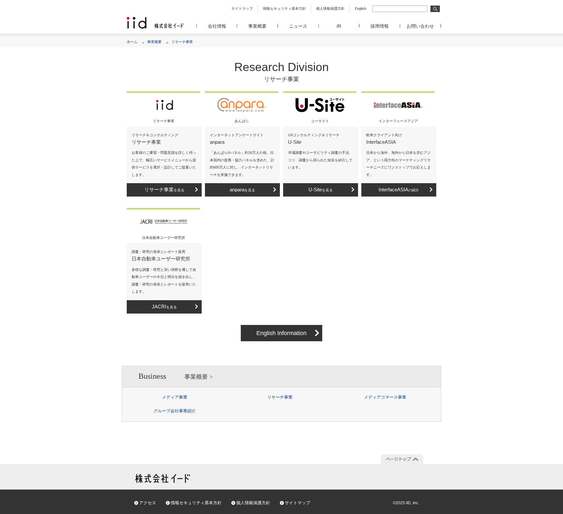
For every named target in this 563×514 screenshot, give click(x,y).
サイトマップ (242, 8)
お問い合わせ (420, 26)
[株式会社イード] (155, 19)
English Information (281, 333)
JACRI (164, 306)
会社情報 (217, 26)
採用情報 (379, 26)
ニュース (298, 26)
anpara (242, 189)
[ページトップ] (402, 459)
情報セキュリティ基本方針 (284, 8)
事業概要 (257, 26)
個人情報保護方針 (330, 8)
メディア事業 (174, 397)
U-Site (321, 189)
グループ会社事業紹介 (174, 410)
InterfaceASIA (399, 189)
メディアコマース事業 (385, 397)
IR (339, 26)
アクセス (147, 502)
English (360, 8)
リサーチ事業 (182, 42)
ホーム (132, 42)
